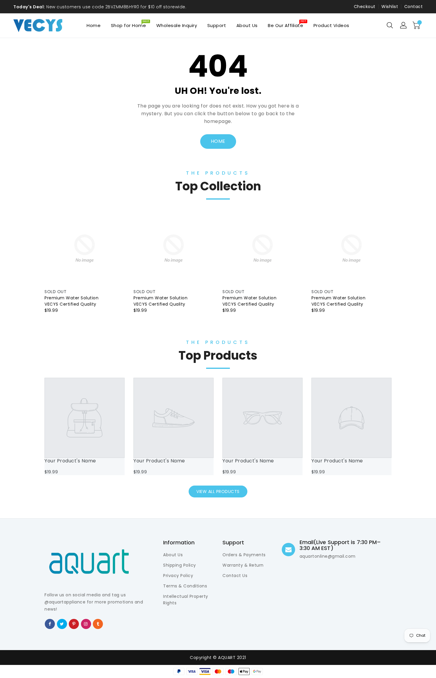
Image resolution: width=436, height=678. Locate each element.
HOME (218, 141)
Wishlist (389, 7)
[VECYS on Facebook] (50, 624)
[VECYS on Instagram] (86, 624)
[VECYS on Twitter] (62, 624)
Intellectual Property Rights (185, 599)
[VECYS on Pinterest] (74, 624)
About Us (173, 555)
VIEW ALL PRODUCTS (218, 491)
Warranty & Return (243, 565)
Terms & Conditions (185, 586)
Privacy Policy (178, 576)
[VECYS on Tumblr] (98, 624)
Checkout (364, 7)
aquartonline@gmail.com (328, 556)
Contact (413, 7)
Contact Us (234, 576)
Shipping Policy (179, 565)
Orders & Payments (244, 555)
